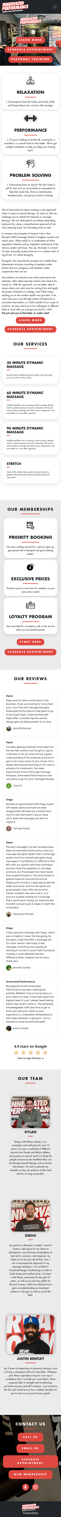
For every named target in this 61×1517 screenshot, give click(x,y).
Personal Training (30, 59)
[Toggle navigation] (55, 7)
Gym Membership (30, 1474)
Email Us (30, 1448)
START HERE (30, 642)
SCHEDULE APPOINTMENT (30, 50)
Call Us (30, 1437)
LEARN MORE (30, 40)
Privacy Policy (30, 1512)
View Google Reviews (29, 1058)
